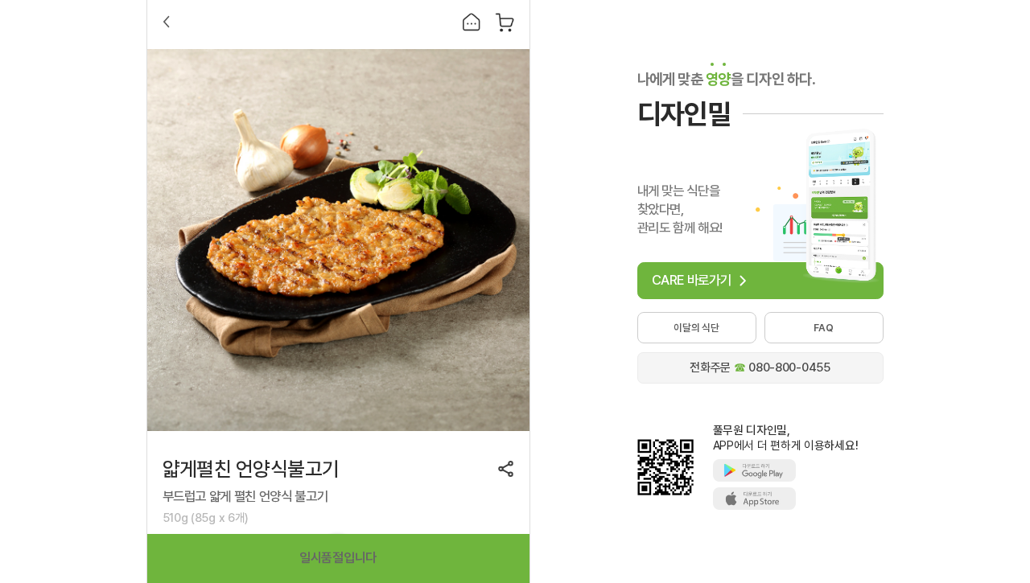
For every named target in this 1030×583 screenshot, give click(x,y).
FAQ (823, 328)
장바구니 (505, 22)
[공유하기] (506, 469)
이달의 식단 (696, 328)
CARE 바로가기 (691, 280)
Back (166, 21)
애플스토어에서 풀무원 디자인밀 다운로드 (754, 498)
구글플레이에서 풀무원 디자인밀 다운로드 (754, 470)
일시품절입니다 (338, 557)
